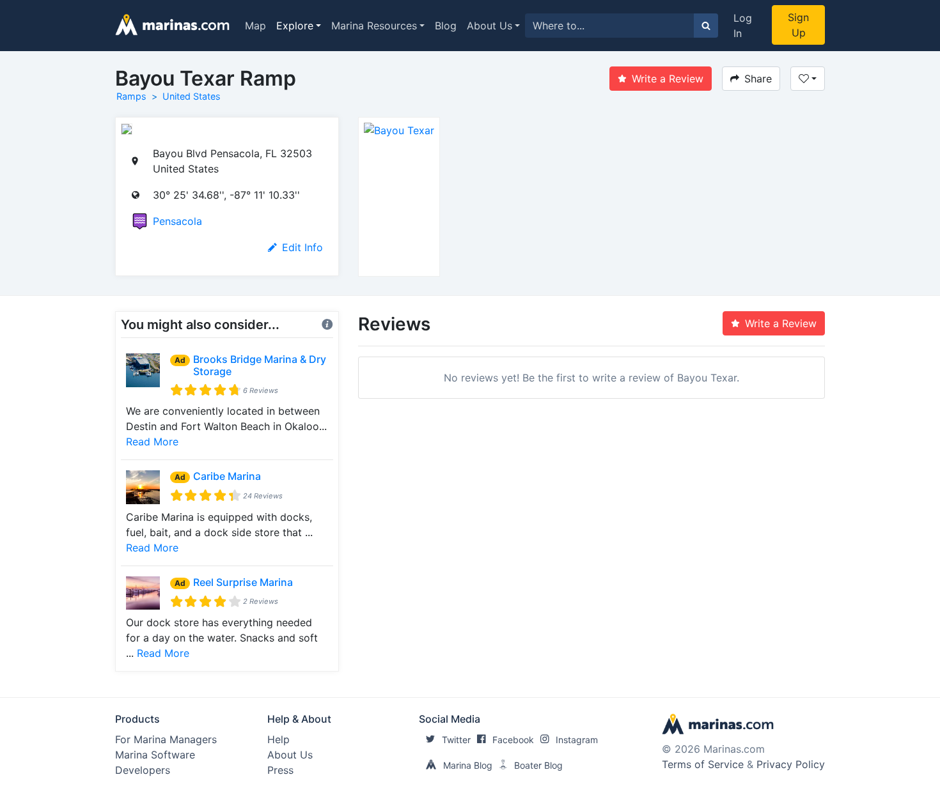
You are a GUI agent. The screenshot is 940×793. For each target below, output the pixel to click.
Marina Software (155, 754)
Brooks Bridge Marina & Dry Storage (259, 365)
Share (758, 78)
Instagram (577, 739)
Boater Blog (538, 765)
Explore (294, 25)
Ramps (131, 96)
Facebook (513, 739)
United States (191, 96)
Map (255, 25)
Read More (152, 441)
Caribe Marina (227, 476)
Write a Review (667, 78)
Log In (742, 26)
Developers (142, 770)
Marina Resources (374, 25)
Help (278, 739)
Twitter (456, 739)
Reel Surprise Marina (243, 582)
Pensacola (177, 221)
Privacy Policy (790, 764)
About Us (489, 25)
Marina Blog (467, 765)
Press (280, 770)
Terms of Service (703, 764)
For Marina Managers (166, 739)
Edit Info (302, 247)
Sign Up (798, 25)
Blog (446, 25)
